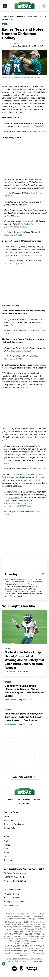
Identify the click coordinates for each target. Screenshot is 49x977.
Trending (8, 860)
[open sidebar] (5, 6)
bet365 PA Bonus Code (14, 877)
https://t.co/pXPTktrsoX (20, 351)
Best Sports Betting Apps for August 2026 (24, 869)
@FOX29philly (26, 224)
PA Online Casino (11, 894)
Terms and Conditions (14, 824)
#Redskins (15, 492)
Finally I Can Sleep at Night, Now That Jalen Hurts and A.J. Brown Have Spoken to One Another (24, 717)
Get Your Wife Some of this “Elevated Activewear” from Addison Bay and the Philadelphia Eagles (24, 690)
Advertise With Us (22, 777)
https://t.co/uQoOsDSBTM (30, 255)
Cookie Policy (10, 828)
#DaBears (14, 188)
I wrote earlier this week (23, 474)
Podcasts (37, 799)
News (6, 837)
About (10, 799)
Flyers (6, 852)
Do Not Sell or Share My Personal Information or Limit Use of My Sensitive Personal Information (24, 960)
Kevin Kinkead (10, 700)
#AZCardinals (14, 497)
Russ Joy (15, 44)
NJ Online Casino (11, 898)
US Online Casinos (12, 889)
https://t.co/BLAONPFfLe (34, 126)
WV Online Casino (12, 905)
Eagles (5, 24)
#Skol (40, 188)
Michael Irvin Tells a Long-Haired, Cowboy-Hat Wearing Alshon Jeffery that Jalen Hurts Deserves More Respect (24, 660)
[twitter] (42, 574)
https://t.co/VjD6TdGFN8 (22, 503)
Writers (26, 799)
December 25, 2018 (38, 131)
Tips (18, 799)
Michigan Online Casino (14, 901)
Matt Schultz (10, 672)
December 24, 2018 (13, 235)
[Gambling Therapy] (31, 969)
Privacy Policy (10, 820)
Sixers (6, 848)
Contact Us (24, 803)
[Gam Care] (22, 968)
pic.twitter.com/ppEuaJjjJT (16, 227)
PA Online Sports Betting (15, 873)
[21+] (14, 968)
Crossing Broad (11, 812)
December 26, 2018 (13, 263)
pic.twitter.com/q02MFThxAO (17, 506)
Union (6, 856)
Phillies (7, 845)
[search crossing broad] (44, 6)
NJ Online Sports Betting (15, 881)
